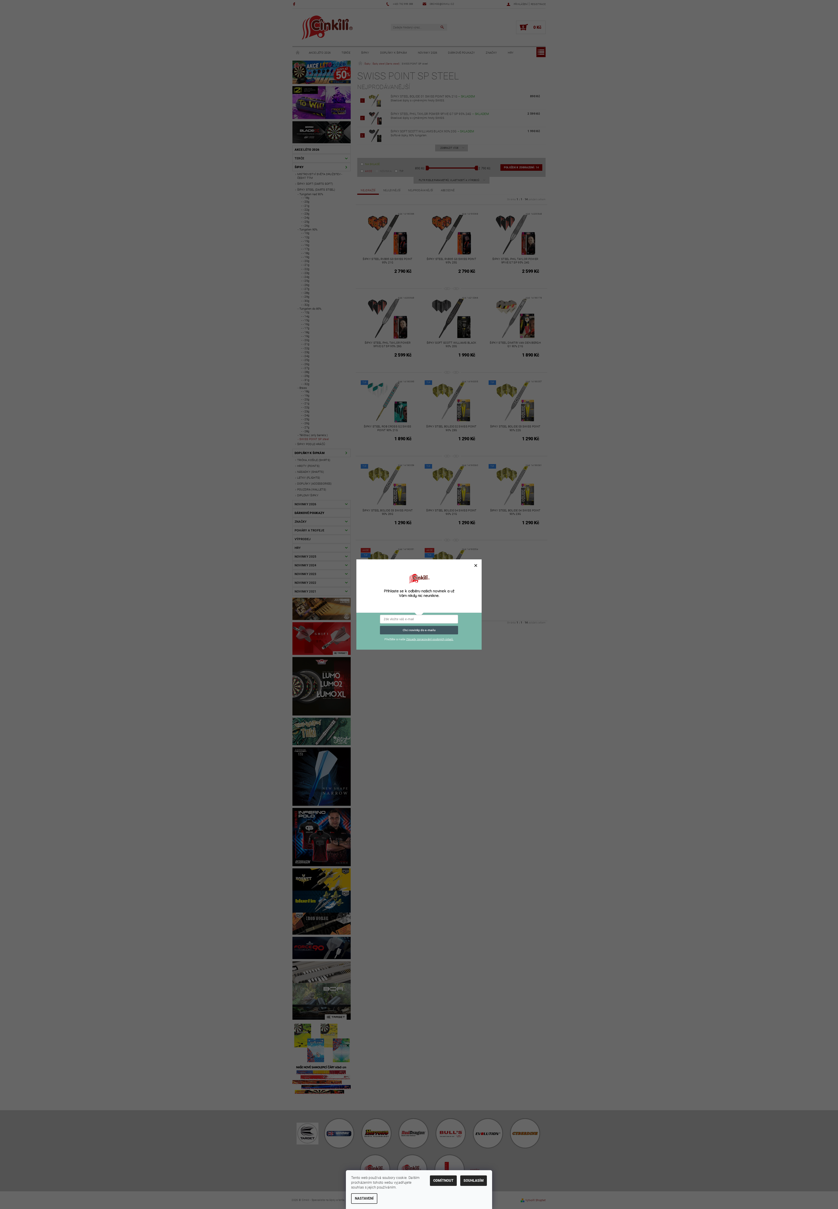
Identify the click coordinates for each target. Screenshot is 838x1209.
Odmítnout (443, 1180)
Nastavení (364, 1198)
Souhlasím (474, 1180)
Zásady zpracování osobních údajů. (429, 639)
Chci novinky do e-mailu (419, 630)
